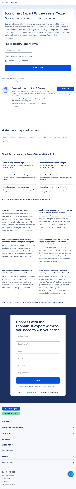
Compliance (6, 481)
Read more (9, 38)
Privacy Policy (7, 478)
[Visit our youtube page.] (13, 472)
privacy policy (52, 386)
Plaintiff (11, 61)
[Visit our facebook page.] (3, 472)
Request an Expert (11, 409)
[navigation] (73, 2)
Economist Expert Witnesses (29, 302)
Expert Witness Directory (10, 302)
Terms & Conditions (9, 484)
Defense (24, 61)
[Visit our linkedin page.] (10, 472)
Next (38, 380)
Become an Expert (11, 413)
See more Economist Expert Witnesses (14, 81)
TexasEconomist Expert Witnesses (52, 302)
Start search (38, 68)
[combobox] (18, 373)
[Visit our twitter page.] (7, 472)
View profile (65, 88)
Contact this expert (65, 94)
